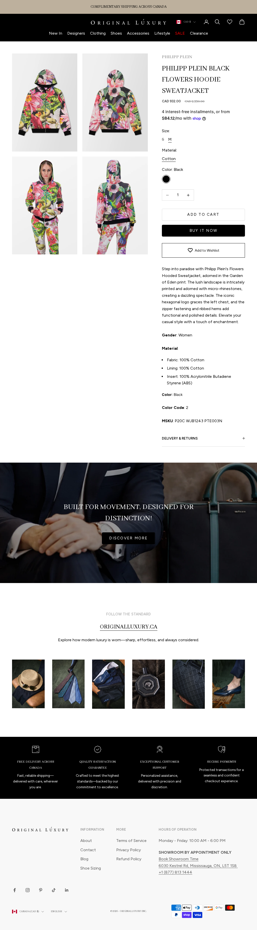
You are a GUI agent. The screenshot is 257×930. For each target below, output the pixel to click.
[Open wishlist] (229, 22)
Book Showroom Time (179, 858)
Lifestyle (162, 33)
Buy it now (203, 230)
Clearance (199, 33)
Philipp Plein (177, 57)
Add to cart (203, 214)
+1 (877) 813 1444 (175, 872)
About (86, 840)
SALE (180, 33)
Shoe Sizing (90, 868)
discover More (128, 538)
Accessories (138, 33)
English (56, 911)
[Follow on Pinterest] (40, 890)
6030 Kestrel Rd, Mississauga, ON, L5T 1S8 (198, 865)
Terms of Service (131, 840)
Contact (88, 849)
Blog (84, 858)
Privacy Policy (128, 849)
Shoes (116, 33)
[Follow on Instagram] (27, 890)
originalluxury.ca (128, 627)
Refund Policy (128, 858)
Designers (76, 33)
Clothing (98, 33)
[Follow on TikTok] (53, 890)
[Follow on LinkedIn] (66, 890)
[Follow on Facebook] (14, 890)
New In (55, 33)
